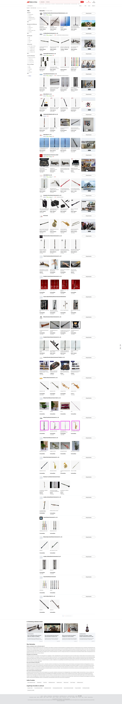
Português (57, 697)
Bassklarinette (39, 682)
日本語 (44, 697)
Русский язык (64, 697)
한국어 (68, 697)
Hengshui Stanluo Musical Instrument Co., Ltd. (52, 337)
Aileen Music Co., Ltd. (47, 94)
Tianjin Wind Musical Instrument (49, 576)
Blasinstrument (66, 682)
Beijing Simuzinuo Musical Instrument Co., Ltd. (52, 316)
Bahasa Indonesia (90, 697)
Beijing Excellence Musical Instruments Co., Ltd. (52, 235)
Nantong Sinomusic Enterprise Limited (50, 154)
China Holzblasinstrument (31, 682)
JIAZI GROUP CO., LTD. (47, 175)
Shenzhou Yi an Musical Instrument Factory (51, 476)
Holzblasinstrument (80, 682)
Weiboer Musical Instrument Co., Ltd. (50, 377)
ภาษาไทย (79, 697)
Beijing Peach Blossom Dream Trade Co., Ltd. (52, 397)
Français (47, 697)
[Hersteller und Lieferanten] (32, 2)
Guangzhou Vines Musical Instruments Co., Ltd (52, 195)
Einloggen (93, 2)
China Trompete (72, 682)
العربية (70, 697)
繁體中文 (41, 697)
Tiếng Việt (85, 697)
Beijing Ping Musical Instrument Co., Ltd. (51, 417)
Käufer (80, 5)
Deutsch (54, 697)
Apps (89, 5)
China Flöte (45, 682)
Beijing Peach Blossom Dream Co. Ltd (50, 437)
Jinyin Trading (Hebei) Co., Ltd (49, 596)
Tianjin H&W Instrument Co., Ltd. (49, 53)
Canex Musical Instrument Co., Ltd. (50, 73)
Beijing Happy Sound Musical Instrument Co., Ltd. (52, 536)
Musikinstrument (59, 682)
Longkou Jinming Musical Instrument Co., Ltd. (52, 497)
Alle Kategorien (30, 5)
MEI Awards (45, 215)
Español (51, 697)
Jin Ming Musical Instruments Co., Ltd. (50, 33)
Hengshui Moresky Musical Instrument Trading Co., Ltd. (54, 357)
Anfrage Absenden (88, 13)
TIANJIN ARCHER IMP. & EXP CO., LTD (50, 114)
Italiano (60, 697)
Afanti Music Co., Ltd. (47, 134)
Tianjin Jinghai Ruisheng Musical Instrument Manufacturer (54, 296)
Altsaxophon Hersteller (30, 690)
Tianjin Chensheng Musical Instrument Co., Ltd (52, 256)
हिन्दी (76, 697)
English (35, 697)
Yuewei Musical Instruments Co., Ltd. (50, 517)
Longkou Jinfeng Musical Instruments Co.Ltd (52, 556)
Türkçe (82, 697)
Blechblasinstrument (52, 682)
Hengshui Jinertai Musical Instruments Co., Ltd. (52, 276)
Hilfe (85, 5)
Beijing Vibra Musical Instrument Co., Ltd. (51, 457)
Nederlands (73, 697)
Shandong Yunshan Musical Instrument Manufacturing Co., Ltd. (55, 13)
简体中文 (38, 697)
